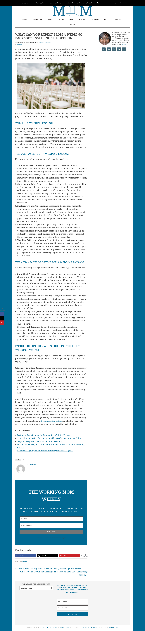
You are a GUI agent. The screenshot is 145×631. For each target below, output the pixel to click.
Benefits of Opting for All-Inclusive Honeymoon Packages (45, 451)
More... (124, 44)
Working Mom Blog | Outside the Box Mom (72, 7)
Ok (124, 3)
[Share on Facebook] (2, 314)
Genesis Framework (89, 628)
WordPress (113, 628)
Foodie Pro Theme (50, 628)
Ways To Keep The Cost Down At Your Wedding (39, 441)
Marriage (24, 561)
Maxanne (31, 465)
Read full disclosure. (45, 42)
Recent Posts (27, 460)
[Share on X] (2, 318)
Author (18, 460)
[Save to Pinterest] (2, 322)
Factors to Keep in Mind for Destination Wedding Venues (43, 435)
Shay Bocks (64, 628)
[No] (142, 3)
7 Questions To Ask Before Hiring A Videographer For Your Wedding (49, 438)
